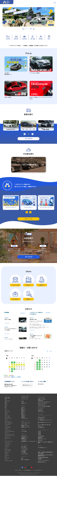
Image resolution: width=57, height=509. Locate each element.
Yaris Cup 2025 (40, 409)
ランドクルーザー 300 (8, 460)
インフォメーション (41, 450)
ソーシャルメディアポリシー (37, 470)
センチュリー (7, 432)
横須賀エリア (23, 410)
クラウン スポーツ (8, 424)
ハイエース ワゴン (8, 443)
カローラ (6, 414)
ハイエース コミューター (9, 441)
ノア (5, 439)
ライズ (6, 459)
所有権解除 (40, 458)
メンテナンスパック (24, 448)
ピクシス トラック (8, 450)
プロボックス (7, 455)
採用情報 (39, 445)
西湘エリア (23, 414)
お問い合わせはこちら (27, 385)
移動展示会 (23, 417)
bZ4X (5, 399)
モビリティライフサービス (42, 396)
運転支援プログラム (41, 438)
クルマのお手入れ (24, 449)
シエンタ (6, 428)
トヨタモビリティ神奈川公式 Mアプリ (44, 402)
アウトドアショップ (24, 418)
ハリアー (6, 448)
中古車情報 (23, 429)
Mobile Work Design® (41, 417)
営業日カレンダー (41, 251)
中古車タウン (23, 415)
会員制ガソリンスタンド (42, 399)
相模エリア (23, 412)
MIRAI (6, 406)
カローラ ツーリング (8, 418)
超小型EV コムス (24, 403)
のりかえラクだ (23, 435)
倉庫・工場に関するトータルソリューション (45, 423)
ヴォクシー (6, 413)
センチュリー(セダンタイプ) (9, 431)
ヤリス (6, 456)
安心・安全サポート (41, 418)
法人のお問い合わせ (41, 427)
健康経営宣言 (40, 437)
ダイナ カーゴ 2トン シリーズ (9, 435)
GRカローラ (7, 402)
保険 (22, 458)
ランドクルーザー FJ (24, 398)
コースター (6, 425)
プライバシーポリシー (18, 470)
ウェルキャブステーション (25, 422)
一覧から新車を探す (28, 138)
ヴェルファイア (7, 411)
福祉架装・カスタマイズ (25, 425)
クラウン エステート (8, 421)
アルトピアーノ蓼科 (41, 397)
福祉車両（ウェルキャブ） (25, 421)
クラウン (6, 420)
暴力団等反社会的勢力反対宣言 (43, 457)
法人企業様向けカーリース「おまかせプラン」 (28, 442)
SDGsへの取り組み (41, 436)
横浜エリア (23, 408)
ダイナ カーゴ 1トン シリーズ (9, 434)
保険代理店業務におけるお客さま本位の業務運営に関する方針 (45, 455)
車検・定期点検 (23, 446)
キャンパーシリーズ (41, 407)
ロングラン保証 (23, 431)
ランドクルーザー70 (24, 397)
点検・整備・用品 (24, 445)
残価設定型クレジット (25, 437)
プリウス (6, 453)
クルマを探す (7, 396)
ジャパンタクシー (8, 429)
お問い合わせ (40, 440)
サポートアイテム (24, 424)
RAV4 (5, 407)
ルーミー (22, 400)
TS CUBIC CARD (23, 439)
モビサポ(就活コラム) (41, 447)
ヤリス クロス (7, 457)
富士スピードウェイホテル (42, 403)
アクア (6, 409)
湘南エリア (23, 411)
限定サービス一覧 (28, 219)
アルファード (7, 410)
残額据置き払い (23, 438)
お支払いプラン (23, 433)
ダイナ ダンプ (7, 436)
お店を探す (23, 405)
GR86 (5, 403)
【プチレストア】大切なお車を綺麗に (44, 406)
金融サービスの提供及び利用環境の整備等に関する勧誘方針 (45, 453)
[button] (23, 29)
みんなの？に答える (24, 453)
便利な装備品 (23, 451)
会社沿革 (39, 433)
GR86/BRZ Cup (40, 410)
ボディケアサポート (41, 411)
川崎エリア (23, 407)
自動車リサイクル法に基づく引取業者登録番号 (45, 442)
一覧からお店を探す (28, 257)
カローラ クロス (7, 416)
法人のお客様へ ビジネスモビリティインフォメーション (44, 415)
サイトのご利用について (27, 470)
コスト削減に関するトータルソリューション (45, 420)
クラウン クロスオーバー (9, 423)
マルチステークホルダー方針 (42, 460)
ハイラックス (7, 445)
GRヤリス (6, 404)
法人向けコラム (40, 426)
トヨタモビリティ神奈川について (43, 430)
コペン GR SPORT (7, 427)
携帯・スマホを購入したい (25, 459)
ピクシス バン (7, 452)
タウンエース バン (8, 438)
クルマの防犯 (23, 452)
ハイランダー (7, 446)
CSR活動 (39, 434)
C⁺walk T (22, 401)
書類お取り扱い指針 (41, 462)
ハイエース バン (7, 442)
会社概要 (39, 431)
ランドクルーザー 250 (24, 396)
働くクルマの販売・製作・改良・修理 (44, 424)
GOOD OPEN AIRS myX (41, 404)
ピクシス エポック (8, 449)
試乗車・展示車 (7, 397)
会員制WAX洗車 (40, 400)
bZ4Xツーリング (7, 400)
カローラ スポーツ (8, 417)
